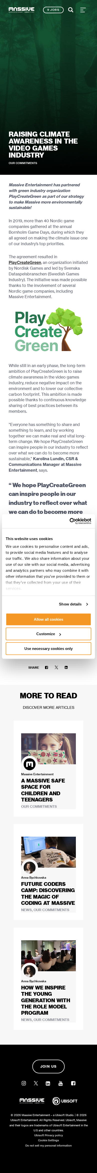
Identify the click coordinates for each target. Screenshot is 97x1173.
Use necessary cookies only (48, 648)
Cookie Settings (48, 1140)
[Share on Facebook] (46, 667)
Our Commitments (23, 163)
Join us (48, 1066)
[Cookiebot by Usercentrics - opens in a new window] (69, 521)
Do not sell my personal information (48, 1145)
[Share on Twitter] (56, 667)
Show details (70, 604)
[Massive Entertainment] (21, 10)
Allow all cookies (48, 619)
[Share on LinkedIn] (66, 667)
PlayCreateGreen (25, 262)
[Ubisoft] (65, 1104)
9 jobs (53, 9)
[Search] (71, 10)
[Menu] (83, 10)
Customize (45, 634)
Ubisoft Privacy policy (48, 1135)
